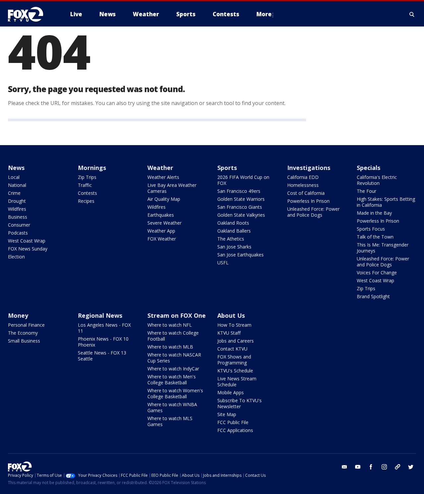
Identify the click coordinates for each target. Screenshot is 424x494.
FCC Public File (232, 422)
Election (16, 256)
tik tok (397, 467)
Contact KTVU (232, 349)
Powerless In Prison (308, 201)
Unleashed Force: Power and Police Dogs (313, 212)
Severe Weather (164, 223)
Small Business (24, 341)
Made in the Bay (374, 213)
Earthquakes (160, 215)
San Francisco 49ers (238, 191)
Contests (87, 193)
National (17, 185)
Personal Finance (26, 325)
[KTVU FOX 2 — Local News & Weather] (30, 14)
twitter (410, 467)
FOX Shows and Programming (234, 360)
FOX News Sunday (27, 249)
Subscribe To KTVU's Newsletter (239, 403)
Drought (17, 201)
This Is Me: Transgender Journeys (382, 248)
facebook (371, 467)
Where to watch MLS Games (169, 421)
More (264, 14)
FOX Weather (161, 239)
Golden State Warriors (241, 199)
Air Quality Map (163, 199)
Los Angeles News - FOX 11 (104, 328)
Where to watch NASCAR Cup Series (174, 358)
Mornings (92, 168)
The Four (366, 191)
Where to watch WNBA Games (172, 407)
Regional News (100, 315)
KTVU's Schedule (235, 370)
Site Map (226, 414)
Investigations (308, 168)
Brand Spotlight (373, 296)
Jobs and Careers (235, 341)
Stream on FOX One (176, 315)
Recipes (86, 201)
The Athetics (230, 239)
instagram (384, 467)
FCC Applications (235, 430)
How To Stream (234, 325)
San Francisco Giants (239, 207)
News (16, 168)
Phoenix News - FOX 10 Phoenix (103, 342)
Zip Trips (87, 177)
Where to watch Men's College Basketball (171, 379)
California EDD (303, 177)
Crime (14, 193)
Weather (160, 168)
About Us (231, 315)
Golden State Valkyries (241, 215)
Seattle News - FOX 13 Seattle (102, 356)
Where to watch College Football (173, 336)
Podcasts (18, 233)
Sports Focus (371, 229)
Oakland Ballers (234, 231)
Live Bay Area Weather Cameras (171, 188)
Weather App (161, 231)
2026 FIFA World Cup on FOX (243, 180)
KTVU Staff (228, 333)
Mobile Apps (230, 392)
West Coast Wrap (26, 241)
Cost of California (306, 193)
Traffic (85, 185)
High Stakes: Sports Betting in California (386, 202)
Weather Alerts (163, 177)
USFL (223, 262)
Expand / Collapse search (412, 14)
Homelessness (303, 185)
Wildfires (17, 209)
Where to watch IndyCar (173, 368)
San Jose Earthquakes (240, 254)
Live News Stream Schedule (236, 381)
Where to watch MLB (170, 347)
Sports (227, 168)
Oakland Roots (233, 223)
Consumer (19, 225)
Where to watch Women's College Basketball (175, 393)
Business (17, 217)
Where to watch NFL (169, 325)
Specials (368, 168)
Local (14, 177)
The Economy (23, 333)
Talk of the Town (375, 237)
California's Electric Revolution (377, 180)
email (344, 467)
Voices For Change (377, 272)
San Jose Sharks (234, 247)
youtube (357, 467)
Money (18, 315)
